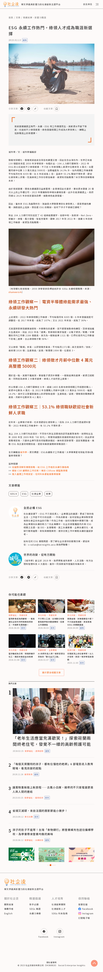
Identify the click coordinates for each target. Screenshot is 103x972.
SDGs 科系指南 (60, 913)
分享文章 (13, 108)
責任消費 (29, 816)
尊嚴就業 (27, 17)
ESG (24, 493)
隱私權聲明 (51, 962)
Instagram (88, 913)
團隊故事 (8, 904)
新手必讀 (34, 904)
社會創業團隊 (59, 904)
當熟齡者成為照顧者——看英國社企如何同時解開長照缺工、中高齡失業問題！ (22, 621)
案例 (23, 628)
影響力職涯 (40, 17)
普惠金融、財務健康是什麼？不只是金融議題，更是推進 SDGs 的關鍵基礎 (80, 621)
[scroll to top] (94, 963)
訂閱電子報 (84, 918)
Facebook (87, 908)
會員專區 (87, 4)
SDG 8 (13, 493)
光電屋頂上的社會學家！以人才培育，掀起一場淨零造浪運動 (80, 656)
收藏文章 (48, 108)
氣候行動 (71, 650)
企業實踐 (53, 650)
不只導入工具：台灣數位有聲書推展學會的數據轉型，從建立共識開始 (51, 621)
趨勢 (25, 40)
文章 (18, 17)
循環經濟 (39, 797)
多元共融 (42, 615)
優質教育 (28, 774)
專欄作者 (8, 908)
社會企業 (36, 493)
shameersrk (15, 292)
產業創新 (39, 751)
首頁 (11, 17)
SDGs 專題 (35, 908)
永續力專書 (35, 913)
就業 (48, 493)
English (8, 913)
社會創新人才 (59, 908)
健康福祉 (13, 615)
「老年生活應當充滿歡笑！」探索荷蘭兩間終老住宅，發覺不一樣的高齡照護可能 (52, 741)
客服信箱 (83, 904)
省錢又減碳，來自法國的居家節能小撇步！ (40, 811)
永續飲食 (39, 840)
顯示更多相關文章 (51, 672)
